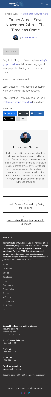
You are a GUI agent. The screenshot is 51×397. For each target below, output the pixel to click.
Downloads (7, 277)
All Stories (7, 297)
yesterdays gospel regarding (17, 102)
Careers (6, 273)
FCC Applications (9, 301)
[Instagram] (25, 393)
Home (5, 265)
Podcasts (43, 14)
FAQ (4, 309)
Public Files (7, 305)
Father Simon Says (30, 14)
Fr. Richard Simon (30, 37)
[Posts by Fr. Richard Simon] (16, 37)
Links (5, 281)
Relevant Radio (24, 388)
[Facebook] (21, 393)
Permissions (8, 285)
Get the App (7, 269)
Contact (6, 293)
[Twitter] (29, 393)
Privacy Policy (8, 289)
